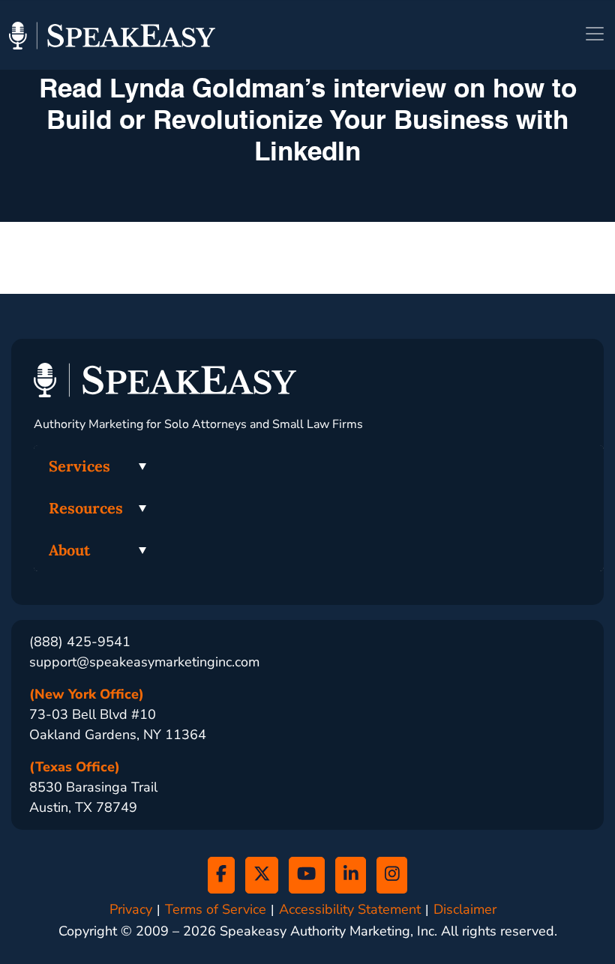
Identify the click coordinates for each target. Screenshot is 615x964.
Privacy (131, 910)
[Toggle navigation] (594, 33)
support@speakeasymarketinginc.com (144, 662)
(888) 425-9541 (79, 642)
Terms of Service (215, 910)
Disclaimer (465, 910)
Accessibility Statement (350, 910)
